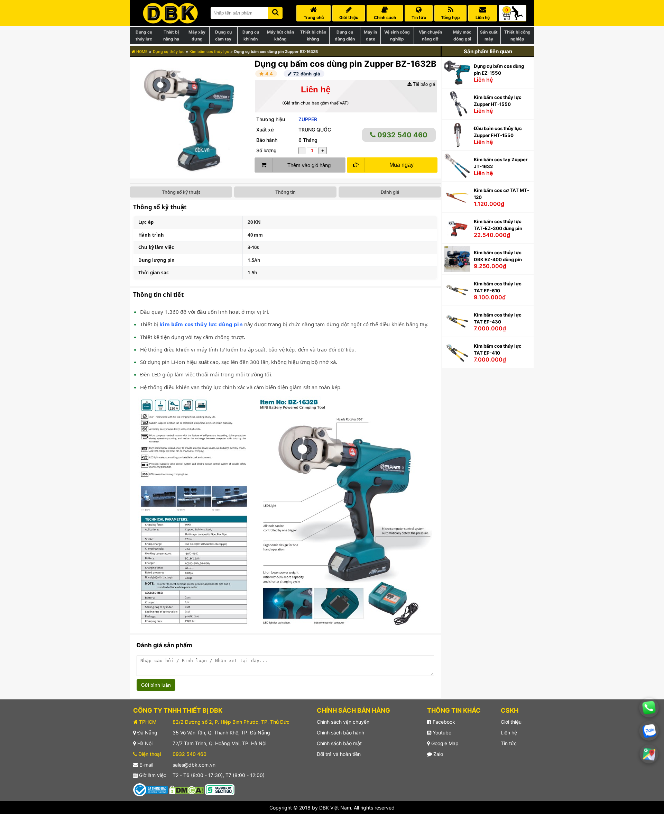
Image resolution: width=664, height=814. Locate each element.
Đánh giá (390, 192)
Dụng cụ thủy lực (144, 35)
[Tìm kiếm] (275, 11)
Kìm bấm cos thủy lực (209, 51)
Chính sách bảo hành (340, 732)
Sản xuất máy (489, 35)
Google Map (444, 743)
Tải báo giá (423, 84)
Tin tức (509, 743)
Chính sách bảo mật (339, 743)
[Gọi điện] (649, 707)
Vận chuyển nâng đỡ (430, 35)
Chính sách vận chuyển (343, 722)
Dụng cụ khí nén (250, 35)
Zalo (437, 754)
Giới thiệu (511, 722)
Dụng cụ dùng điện (345, 35)
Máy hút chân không (280, 35)
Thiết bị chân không (313, 35)
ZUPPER (307, 119)
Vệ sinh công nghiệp (397, 35)
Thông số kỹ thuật (181, 192)
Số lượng (266, 150)
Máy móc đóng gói (462, 35)
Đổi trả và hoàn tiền (339, 754)
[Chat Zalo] (649, 731)
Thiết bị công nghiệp (517, 35)
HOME (141, 51)
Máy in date (370, 35)
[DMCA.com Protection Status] (186, 789)
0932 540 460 (401, 135)
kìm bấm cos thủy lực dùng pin (200, 324)
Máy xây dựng (196, 35)
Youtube (441, 732)
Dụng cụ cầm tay (223, 35)
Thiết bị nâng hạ (171, 35)
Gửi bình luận (156, 685)
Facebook (443, 722)
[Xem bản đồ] (649, 754)
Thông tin (285, 192)
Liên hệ (509, 732)
